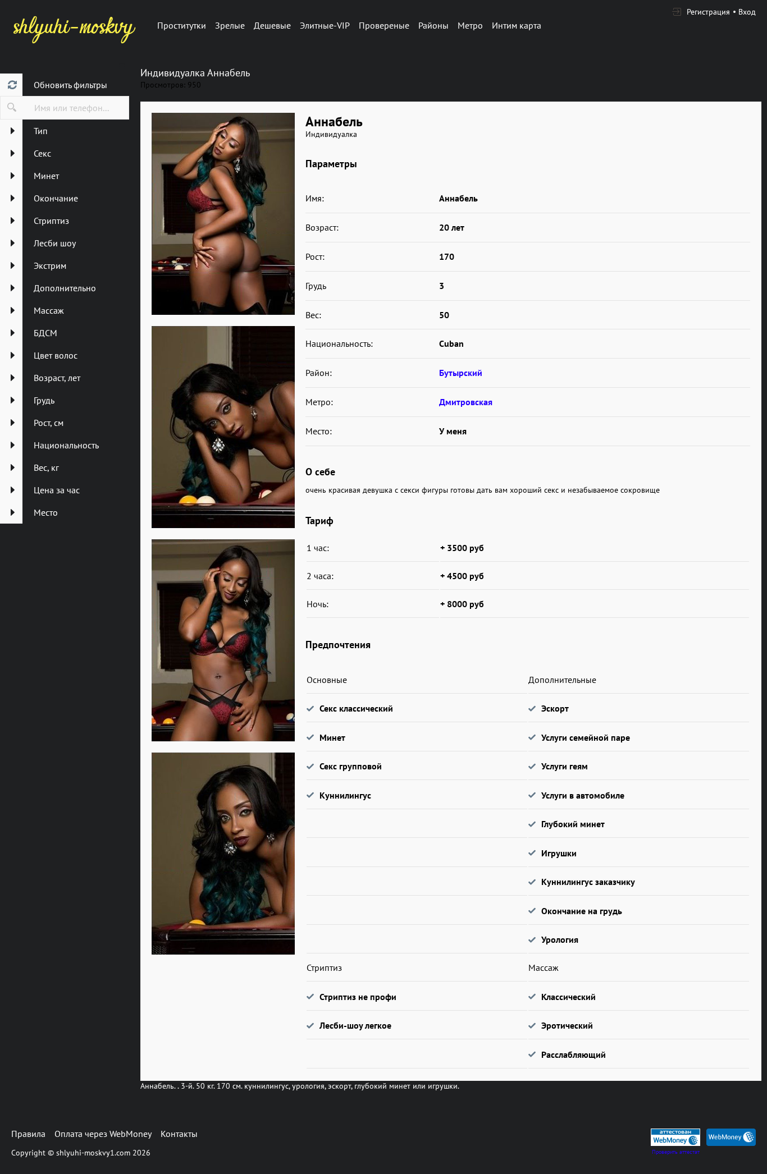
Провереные (384, 25)
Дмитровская (465, 401)
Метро (470, 25)
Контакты (179, 1133)
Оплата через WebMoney (103, 1133)
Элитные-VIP (325, 25)
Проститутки (181, 25)
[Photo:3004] (223, 427)
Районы (433, 25)
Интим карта (516, 25)
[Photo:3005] (223, 640)
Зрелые (230, 25)
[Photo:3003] (223, 214)
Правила (28, 1133)
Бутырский (460, 372)
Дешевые (272, 25)
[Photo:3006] (223, 854)
